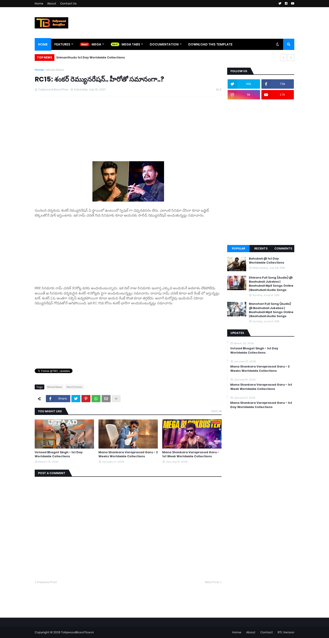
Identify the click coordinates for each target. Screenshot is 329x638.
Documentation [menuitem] (164, 44)
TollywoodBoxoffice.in (77, 632)
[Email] (106, 398)
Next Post (212, 582)
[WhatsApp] (96, 398)
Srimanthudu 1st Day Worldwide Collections (90, 57)
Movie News (55, 70)
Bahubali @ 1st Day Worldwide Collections (266, 261)
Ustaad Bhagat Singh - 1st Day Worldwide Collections (59, 454)
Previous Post (47, 582)
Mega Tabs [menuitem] (131, 44)
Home (39, 3)
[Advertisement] (128, 249)
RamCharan (74, 387)
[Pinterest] (85, 398)
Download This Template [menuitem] (210, 44)
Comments (283, 248)
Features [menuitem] (62, 44)
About (51, 3)
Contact (266, 632)
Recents (260, 248)
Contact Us (68, 3)
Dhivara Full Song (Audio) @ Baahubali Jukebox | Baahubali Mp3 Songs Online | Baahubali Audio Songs (271, 284)
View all (216, 411)
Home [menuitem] (43, 44)
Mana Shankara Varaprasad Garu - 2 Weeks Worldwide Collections (128, 454)
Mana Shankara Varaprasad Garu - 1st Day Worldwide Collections (261, 405)
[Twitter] (75, 398)
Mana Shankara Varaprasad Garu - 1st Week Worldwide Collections (190, 454)
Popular (238, 248)
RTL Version (286, 632)
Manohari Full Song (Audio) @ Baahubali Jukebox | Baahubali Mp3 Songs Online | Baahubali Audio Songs (271, 310)
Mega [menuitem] (96, 44)
